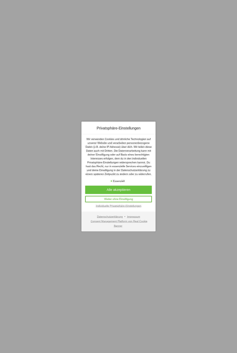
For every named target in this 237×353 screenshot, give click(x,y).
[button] (118, 199)
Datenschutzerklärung (110, 216)
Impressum (133, 216)
